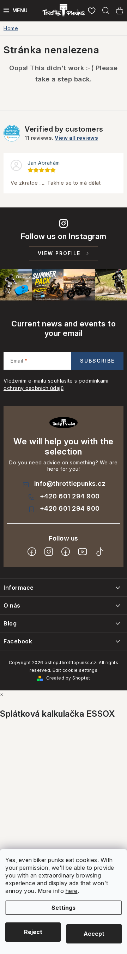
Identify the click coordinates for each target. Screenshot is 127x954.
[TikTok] (99, 552)
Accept (94, 933)
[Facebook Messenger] (65, 552)
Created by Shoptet (68, 678)
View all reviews (76, 138)
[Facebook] (32, 552)
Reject (33, 931)
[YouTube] (82, 552)
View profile (59, 253)
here (72, 890)
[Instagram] (48, 552)
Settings (63, 907)
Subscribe (97, 361)
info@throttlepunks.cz (70, 483)
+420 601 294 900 (70, 496)
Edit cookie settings (75, 670)
